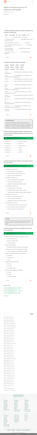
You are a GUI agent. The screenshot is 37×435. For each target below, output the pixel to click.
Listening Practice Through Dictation (9, 390)
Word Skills (6, 405)
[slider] (30, 138)
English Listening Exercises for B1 (9, 340)
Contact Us (13, 430)
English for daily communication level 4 (10, 326)
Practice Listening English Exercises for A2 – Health (12, 288)
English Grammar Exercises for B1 (9, 333)
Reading (5, 404)
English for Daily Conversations (8, 328)
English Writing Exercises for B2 (8, 385)
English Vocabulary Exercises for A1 (9, 366)
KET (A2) (26, 415)
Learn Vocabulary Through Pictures (9, 388)
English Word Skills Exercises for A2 (9, 375)
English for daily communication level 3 (10, 325)
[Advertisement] (18, 21)
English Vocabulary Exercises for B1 (9, 370)
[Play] (5, 138)
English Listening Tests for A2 (8, 346)
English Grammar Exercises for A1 (9, 330)
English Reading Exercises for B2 (9, 356)
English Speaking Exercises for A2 (9, 361)
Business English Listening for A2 (9, 318)
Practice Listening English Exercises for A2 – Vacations (12, 293)
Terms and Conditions (26, 430)
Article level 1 (16, 415)
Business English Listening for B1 (9, 320)
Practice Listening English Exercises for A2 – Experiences (13, 287)
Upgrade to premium (18, 395)
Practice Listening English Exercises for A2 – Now (12, 292)
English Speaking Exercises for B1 (9, 363)
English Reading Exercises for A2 (9, 353)
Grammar (5, 386)
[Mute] (28, 138)
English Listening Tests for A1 (8, 345)
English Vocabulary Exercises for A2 (9, 368)
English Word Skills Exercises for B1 (9, 376)
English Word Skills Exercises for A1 (9, 373)
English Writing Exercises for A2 (8, 381)
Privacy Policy (18, 430)
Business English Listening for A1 (9, 316)
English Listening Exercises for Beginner (10, 343)
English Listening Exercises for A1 (9, 336)
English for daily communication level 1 (10, 321)
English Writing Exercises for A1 (8, 380)
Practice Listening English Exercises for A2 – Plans (12, 289)
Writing (5, 408)
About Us (9, 430)
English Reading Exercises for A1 (9, 351)
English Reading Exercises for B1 (9, 355)
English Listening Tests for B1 (8, 348)
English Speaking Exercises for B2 (9, 365)
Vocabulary (6, 400)
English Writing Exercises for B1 (8, 383)
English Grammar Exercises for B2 (9, 335)
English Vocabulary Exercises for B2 (9, 371)
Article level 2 (16, 416)
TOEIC (26, 420)
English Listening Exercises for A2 (9, 11)
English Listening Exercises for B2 (9, 341)
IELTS (26, 419)
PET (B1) (26, 416)
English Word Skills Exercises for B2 (9, 378)
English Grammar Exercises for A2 (9, 331)
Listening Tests (6, 409)
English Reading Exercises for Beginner (10, 358)
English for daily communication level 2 (10, 323)
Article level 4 (16, 419)
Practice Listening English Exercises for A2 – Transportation (13, 290)
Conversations (16, 420)
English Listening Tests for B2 (8, 350)
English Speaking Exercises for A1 (9, 360)
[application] (18, 138)
